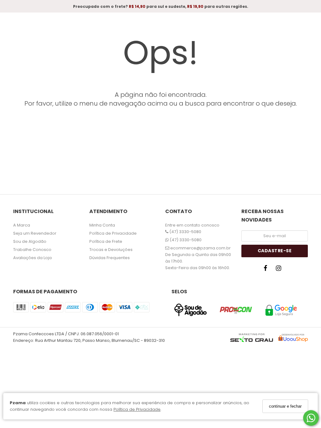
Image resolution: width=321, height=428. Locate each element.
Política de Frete (105, 241)
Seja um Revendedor (34, 233)
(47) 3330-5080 (184, 232)
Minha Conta (102, 225)
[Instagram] (280, 270)
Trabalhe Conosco (32, 250)
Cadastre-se (275, 251)
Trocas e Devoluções (111, 250)
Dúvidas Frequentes (109, 258)
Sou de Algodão (29, 241)
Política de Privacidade (136, 409)
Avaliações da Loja (32, 258)
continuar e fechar (285, 406)
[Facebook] (267, 270)
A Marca (21, 225)
